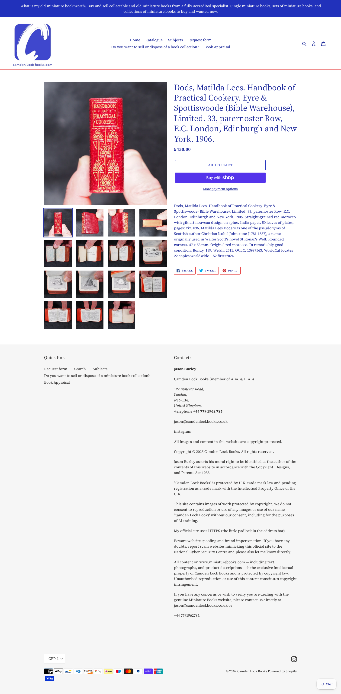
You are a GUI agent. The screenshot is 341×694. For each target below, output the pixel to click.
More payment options (220, 188)
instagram (182, 431)
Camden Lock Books (252, 671)
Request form (55, 368)
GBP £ (53, 658)
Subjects (100, 368)
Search (80, 368)
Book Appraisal (57, 382)
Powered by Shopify (282, 671)
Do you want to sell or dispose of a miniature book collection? (97, 375)
